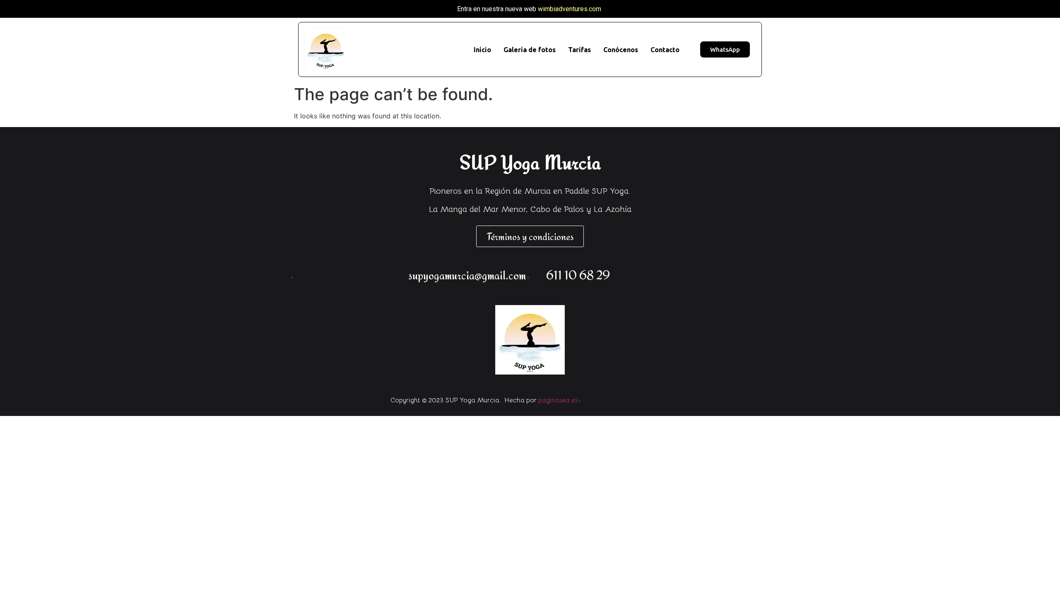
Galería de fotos (530, 49)
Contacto (664, 49)
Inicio (482, 49)
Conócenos (620, 49)
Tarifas (579, 49)
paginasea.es (558, 400)
